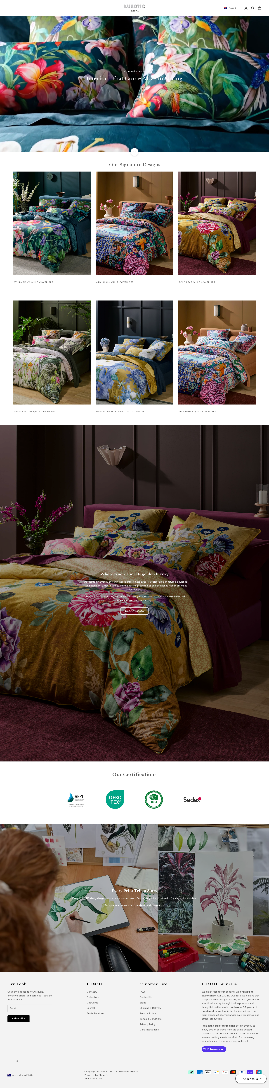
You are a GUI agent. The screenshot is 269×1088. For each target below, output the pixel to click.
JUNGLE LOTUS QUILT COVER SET (35, 411)
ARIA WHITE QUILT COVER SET (197, 411)
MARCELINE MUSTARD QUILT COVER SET (121, 411)
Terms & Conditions (151, 1018)
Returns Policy (148, 1013)
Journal (91, 1007)
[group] (134, 76)
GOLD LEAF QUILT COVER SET (197, 282)
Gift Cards (92, 1002)
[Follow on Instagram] (17, 1061)
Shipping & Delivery (150, 1007)
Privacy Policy (148, 1024)
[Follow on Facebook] (9, 1061)
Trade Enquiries (95, 1013)
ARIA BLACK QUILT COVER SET (115, 282)
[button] (251, 1078)
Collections (93, 997)
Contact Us (146, 997)
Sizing (143, 1002)
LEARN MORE (134, 610)
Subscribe (18, 1018)
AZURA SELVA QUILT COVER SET (34, 282)
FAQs (143, 991)
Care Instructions (149, 1029)
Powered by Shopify (96, 1075)
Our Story (92, 991)
